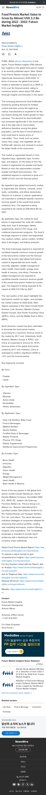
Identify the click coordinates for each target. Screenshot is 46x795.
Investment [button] (36, 706)
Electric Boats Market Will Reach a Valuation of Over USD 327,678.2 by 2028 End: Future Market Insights (30, 672)
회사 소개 (19, 791)
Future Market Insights (12, 46)
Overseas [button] (7, 711)
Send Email (8, 627)
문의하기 (23, 780)
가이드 (23, 767)
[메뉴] (2, 7)
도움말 (23, 772)
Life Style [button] (6, 706)
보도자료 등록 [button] (23, 750)
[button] (3, 54)
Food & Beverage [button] (21, 706)
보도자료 (23, 757)
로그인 (11, 791)
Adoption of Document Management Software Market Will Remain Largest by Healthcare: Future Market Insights (30, 684)
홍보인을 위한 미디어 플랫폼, (23, 2)
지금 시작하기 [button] (9, 733)
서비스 (23, 762)
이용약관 (26, 791)
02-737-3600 (24, 777)
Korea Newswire (23, 61)
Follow (40, 664)
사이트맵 (34, 791)
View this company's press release (17, 692)
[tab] (23, 756)
